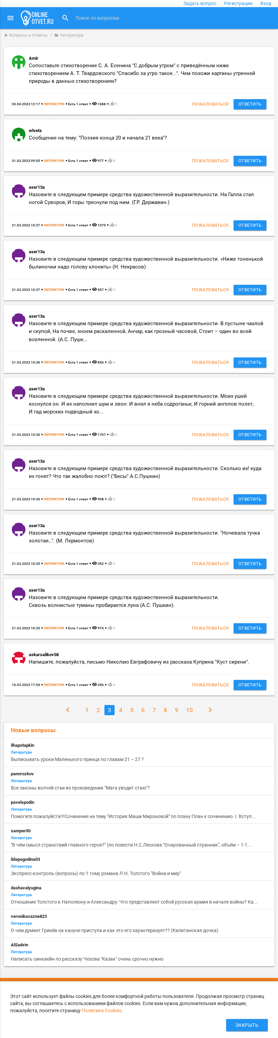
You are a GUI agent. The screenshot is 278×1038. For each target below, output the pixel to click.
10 (189, 710)
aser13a (37, 187)
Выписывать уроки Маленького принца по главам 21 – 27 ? (77, 759)
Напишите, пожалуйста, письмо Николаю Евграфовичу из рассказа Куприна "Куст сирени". (139, 662)
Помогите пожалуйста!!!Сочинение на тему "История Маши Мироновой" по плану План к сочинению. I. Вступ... (133, 816)
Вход (265, 3)
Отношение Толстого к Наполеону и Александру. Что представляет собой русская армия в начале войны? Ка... (134, 902)
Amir (33, 58)
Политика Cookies (101, 1010)
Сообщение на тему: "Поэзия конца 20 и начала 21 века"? (98, 138)
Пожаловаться (210, 104)
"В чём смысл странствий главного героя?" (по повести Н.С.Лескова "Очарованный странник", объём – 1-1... (131, 845)
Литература (54, 104)
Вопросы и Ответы (25, 35)
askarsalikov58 (44, 654)
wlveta (35, 130)
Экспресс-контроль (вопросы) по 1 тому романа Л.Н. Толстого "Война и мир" (96, 873)
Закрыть (247, 1025)
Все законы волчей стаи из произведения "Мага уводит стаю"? (80, 788)
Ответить (250, 104)
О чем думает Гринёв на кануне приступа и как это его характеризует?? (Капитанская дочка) (114, 930)
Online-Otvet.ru (37, 18)
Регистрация (238, 3)
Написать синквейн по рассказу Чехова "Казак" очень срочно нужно (87, 959)
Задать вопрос (199, 3)
